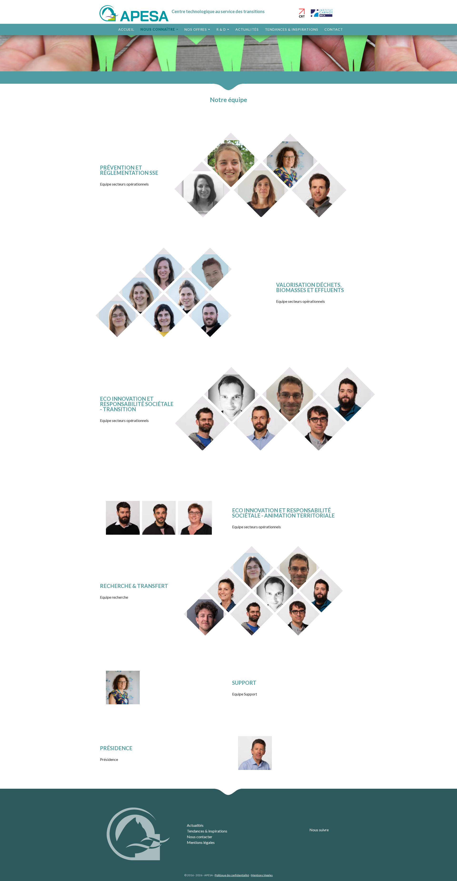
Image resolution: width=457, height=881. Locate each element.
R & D (221, 29)
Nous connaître (157, 29)
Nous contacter (199, 836)
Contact (333, 29)
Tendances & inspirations (291, 29)
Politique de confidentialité (232, 875)
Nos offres (195, 29)
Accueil (126, 29)
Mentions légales (201, 842)
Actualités (247, 29)
